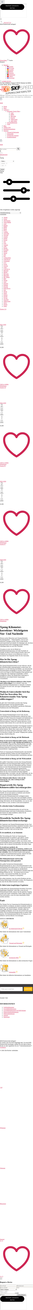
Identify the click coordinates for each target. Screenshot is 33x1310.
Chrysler (6, 235)
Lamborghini (7, 258)
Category (6, 110)
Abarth (5, 217)
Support (6, 130)
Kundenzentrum (11, 137)
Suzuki (5, 296)
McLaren (6, 274)
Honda (5, 248)
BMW (12, 114)
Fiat (5, 241)
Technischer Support (12, 135)
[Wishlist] (16, 1275)
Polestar (6, 285)
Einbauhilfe (10, 134)
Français (11, 73)
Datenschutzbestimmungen (11, 1012)
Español (11, 70)
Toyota (5, 298)
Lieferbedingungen (9, 1007)
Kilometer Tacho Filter (13, 111)
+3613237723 (7, 22)
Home (5, 106)
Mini (5, 279)
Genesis (6, 245)
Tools (8, 124)
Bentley (6, 225)
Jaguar (5, 253)
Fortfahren (3, 1047)
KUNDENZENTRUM (15, 928)
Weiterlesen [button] (3, 386)
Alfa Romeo (7, 220)
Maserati (6, 270)
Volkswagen (14, 119)
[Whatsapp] (1, 19)
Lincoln (6, 266)
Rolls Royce (7, 288)
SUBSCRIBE (28, 989)
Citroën (6, 237)
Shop (5, 108)
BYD (5, 230)
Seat (5, 290)
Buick (5, 229)
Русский (11, 68)
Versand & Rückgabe (13, 132)
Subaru (5, 295)
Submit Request (21, 1295)
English (11, 66)
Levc (5, 262)
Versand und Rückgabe (15, 943)
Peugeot (6, 283)
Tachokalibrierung (12, 122)
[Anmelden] (1, 81)
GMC (5, 246)
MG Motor (7, 277)
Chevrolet (6, 233)
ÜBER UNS (7, 127)
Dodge (5, 238)
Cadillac (6, 232)
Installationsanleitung (9, 129)
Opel (5, 282)
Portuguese (12, 75)
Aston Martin (7, 222)
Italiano (11, 71)
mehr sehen (14, 121)
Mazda (5, 272)
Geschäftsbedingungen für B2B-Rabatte (15, 1010)
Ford (5, 243)
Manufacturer (3, 154)
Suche (2, 169)
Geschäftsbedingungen (10, 1009)
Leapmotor (7, 261)
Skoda (5, 291)
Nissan (5, 280)
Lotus (5, 267)
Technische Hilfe (14, 957)
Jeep (5, 254)
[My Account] (2, 1241)
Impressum (7, 1017)
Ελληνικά (11, 78)
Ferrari (5, 240)
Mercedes (13, 116)
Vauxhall (6, 299)
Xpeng (5, 304)
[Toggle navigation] (2, 2)
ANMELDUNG (6, 81)
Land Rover (7, 259)
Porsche (13, 118)
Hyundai (6, 250)
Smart (5, 293)
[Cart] (1, 1277)
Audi (12, 113)
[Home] (1, 1241)
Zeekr (5, 306)
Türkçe (11, 76)
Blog (5, 126)
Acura (5, 219)
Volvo (5, 303)
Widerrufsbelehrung (9, 1014)
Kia (5, 256)
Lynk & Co (7, 269)
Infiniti (5, 251)
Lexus (5, 264)
